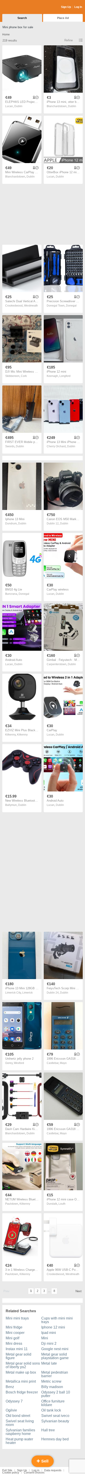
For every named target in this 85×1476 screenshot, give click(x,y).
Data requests (52, 1470)
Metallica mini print (21, 1381)
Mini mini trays (17, 1318)
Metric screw (51, 1381)
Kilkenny (22, 734)
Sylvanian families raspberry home (20, 1432)
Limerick (27, 992)
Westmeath (31, 305)
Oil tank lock (51, 1410)
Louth (62, 1203)
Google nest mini (54, 1349)
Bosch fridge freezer (22, 1392)
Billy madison (52, 1387)
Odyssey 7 (14, 1401)
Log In (78, 7)
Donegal (71, 305)
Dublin (18, 106)
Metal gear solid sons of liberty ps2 (23, 1365)
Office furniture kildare (53, 1403)
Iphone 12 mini (53, 1327)
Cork (24, 376)
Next (78, 1291)
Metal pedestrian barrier (54, 1374)
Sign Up (66, 7)
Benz (10, 1387)
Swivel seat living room (20, 1423)
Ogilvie (11, 1410)
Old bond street (18, 1416)
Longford (64, 376)
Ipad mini (48, 1333)
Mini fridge (14, 1327)
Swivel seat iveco (55, 1416)
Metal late (49, 1363)
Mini (44, 1338)
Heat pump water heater (19, 1441)
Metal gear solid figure (18, 1356)
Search (22, 18)
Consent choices (34, 1472)
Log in (35, 1470)
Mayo (63, 1063)
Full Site (7, 1470)
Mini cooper (15, 1333)
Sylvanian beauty (55, 1421)
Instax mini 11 (17, 1349)
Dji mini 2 (48, 1343)
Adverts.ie (20, 7)
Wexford (19, 1063)
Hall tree (48, 1430)
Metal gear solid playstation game (55, 1356)
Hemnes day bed (55, 1439)
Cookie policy (10, 1472)
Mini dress (14, 1343)
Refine (68, 40)
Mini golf (12, 1338)
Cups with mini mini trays (57, 1320)
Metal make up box (21, 1372)
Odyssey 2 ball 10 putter (55, 1394)
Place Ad (63, 18)
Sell (44, 1461)
